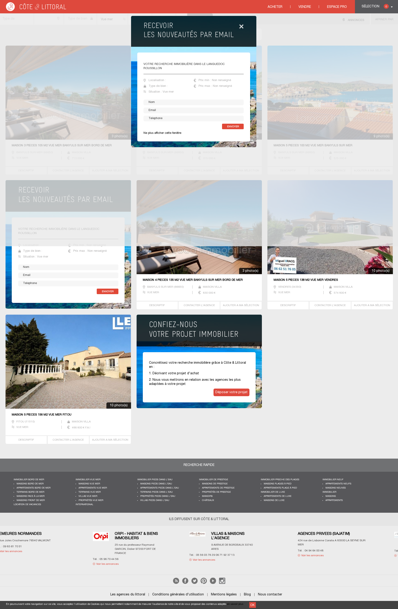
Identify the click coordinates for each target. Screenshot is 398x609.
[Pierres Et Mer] (148, 538)
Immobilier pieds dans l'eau (155, 480)
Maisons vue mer (89, 484)
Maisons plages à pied (277, 484)
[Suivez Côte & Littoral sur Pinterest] (204, 583)
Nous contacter (270, 594)
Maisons (330, 496)
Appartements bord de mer (33, 488)
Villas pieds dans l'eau (154, 500)
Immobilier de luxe (273, 492)
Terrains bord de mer (30, 492)
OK (252, 605)
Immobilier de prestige (213, 480)
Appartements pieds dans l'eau (159, 488)
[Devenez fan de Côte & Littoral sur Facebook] (185, 583)
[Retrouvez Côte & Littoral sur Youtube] (213, 583)
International (84, 505)
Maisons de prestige (215, 484)
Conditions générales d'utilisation (178, 594)
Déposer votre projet (231, 392)
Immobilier (329, 492)
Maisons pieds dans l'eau (156, 484)
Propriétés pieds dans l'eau (157, 496)
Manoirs (207, 496)
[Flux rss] (176, 583)
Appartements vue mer (93, 488)
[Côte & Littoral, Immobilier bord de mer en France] (36, 10)
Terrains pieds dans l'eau (156, 492)
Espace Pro (337, 7)
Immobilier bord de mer (29, 480)
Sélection (374, 6)
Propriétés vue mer (91, 500)
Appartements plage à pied (280, 488)
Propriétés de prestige (216, 492)
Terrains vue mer (90, 492)
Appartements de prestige (218, 488)
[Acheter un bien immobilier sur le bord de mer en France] (200, 335)
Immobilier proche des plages (280, 480)
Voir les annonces (58, 555)
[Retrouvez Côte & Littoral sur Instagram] (222, 583)
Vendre (304, 7)
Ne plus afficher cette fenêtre (162, 133)
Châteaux (208, 500)
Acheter (275, 7)
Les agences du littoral (127, 594)
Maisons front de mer (31, 500)
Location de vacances (27, 505)
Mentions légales (224, 594)
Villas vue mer (88, 496)
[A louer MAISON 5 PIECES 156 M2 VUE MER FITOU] (68, 362)
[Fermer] (241, 27)
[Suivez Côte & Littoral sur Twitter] (194, 583)
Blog (247, 594)
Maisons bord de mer (30, 484)
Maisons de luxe (274, 500)
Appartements (334, 500)
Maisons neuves (335, 488)
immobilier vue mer (88, 480)
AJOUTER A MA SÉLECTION (241, 305)
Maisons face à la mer (30, 496)
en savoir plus (235, 604)
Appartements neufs (338, 484)
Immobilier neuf (332, 480)
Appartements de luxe (277, 496)
